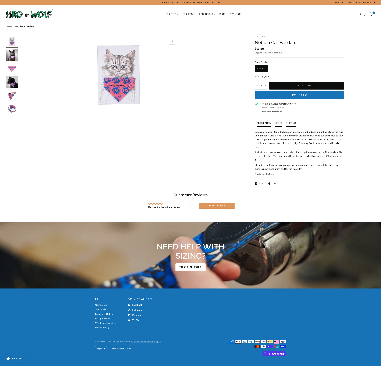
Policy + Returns (103, 318)
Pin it (274, 183)
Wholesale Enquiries (105, 323)
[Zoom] (172, 42)
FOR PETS (170, 14)
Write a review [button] (216, 205)
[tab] (264, 124)
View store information (271, 112)
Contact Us (101, 305)
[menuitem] (171, 14)
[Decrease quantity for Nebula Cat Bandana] (257, 85)
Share (261, 183)
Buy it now (299, 95)
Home (9, 26)
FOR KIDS (187, 14)
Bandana (261, 68)
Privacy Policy (102, 327)
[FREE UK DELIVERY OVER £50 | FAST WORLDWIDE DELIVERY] (190, 2)
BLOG (222, 14)
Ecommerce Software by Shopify (146, 341)
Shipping (258, 53)
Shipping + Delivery (105, 314)
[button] (190, 267)
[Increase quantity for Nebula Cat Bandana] (265, 85)
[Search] (360, 14)
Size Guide (100, 309)
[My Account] (366, 14)
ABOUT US (235, 14)
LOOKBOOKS (206, 14)
